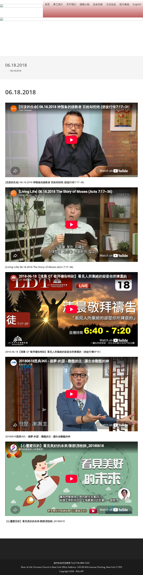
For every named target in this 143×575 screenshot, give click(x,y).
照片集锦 (124, 4)
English (137, 4)
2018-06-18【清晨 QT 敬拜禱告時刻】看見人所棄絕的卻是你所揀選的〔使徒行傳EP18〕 (53, 351)
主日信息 (111, 4)
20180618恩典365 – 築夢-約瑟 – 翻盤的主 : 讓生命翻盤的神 (37, 436)
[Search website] (140, 13)
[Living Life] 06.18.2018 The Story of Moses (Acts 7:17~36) (39, 267)
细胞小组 (84, 4)
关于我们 (71, 4)
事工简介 (58, 4)
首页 (47, 4)
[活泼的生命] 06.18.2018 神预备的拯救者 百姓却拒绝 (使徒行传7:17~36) (44, 182)
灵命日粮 (98, 4)
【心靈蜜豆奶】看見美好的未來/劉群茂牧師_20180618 (35, 521)
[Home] (6, 70)
